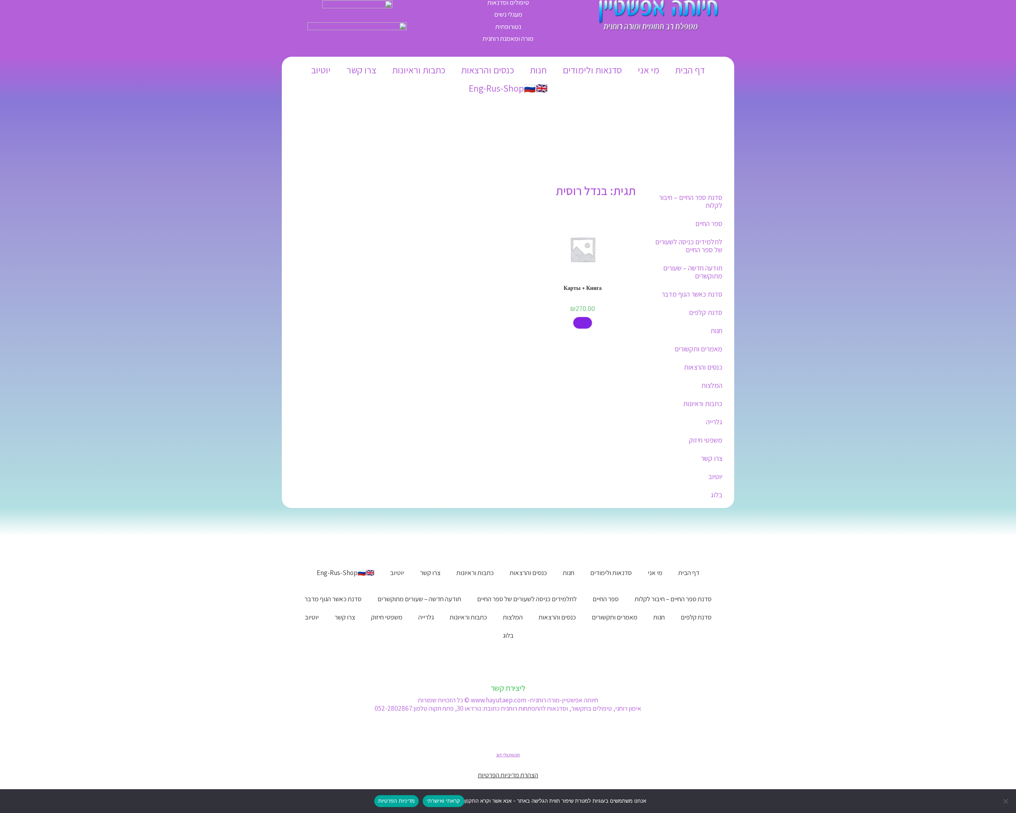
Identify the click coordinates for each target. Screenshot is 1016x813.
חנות (538, 69)
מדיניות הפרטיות (396, 801)
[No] (1006, 801)
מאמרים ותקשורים (698, 348)
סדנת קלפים (705, 312)
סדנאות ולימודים (592, 69)
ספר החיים (708, 223)
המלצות (711, 385)
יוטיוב (321, 69)
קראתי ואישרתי (443, 801)
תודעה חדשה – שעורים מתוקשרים (692, 271)
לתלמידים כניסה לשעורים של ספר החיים (688, 245)
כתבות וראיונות (418, 69)
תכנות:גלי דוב (508, 754)
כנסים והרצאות (487, 69)
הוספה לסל (582, 323)
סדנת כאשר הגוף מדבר (692, 294)
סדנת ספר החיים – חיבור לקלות (690, 201)
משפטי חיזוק (705, 440)
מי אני (648, 69)
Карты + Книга (583, 287)
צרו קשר (361, 69)
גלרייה (714, 421)
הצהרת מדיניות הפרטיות (508, 775)
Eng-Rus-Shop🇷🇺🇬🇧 (508, 88)
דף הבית (690, 69)
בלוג (716, 494)
